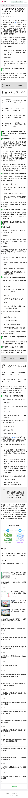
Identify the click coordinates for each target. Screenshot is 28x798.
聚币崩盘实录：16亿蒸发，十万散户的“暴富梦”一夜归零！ (18, 593)
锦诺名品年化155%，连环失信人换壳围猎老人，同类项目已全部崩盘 (13, 684)
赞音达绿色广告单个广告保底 (9, 665)
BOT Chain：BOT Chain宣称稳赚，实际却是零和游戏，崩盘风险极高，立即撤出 (18, 603)
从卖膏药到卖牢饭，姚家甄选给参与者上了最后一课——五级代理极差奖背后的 (13, 740)
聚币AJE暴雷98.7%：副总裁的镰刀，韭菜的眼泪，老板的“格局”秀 (18, 574)
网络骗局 (9, 5)
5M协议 (13, 437)
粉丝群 (7, 793)
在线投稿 (13, 793)
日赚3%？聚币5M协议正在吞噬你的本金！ (12, 563)
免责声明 (18, 793)
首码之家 (5, 5)
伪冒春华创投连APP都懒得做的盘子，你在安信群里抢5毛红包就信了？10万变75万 (13, 620)
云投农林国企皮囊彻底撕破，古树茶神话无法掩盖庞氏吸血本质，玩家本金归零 (13, 675)
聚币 (15, 22)
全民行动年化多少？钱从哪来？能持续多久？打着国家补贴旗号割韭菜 (18, 611)
